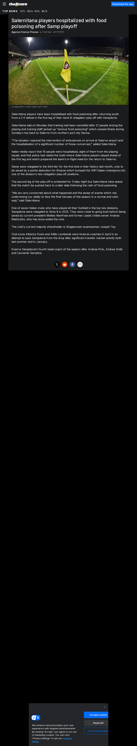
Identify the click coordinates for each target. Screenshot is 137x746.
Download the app (122, 4)
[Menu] (4, 4)
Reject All (98, 723)
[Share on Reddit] (64, 264)
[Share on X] (57, 264)
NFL (23, 11)
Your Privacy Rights (98, 731)
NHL (37, 11)
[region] (68, 724)
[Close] (105, 707)
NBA (30, 11)
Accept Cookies (98, 714)
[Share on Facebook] (72, 264)
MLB (45, 11)
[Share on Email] (80, 264)
